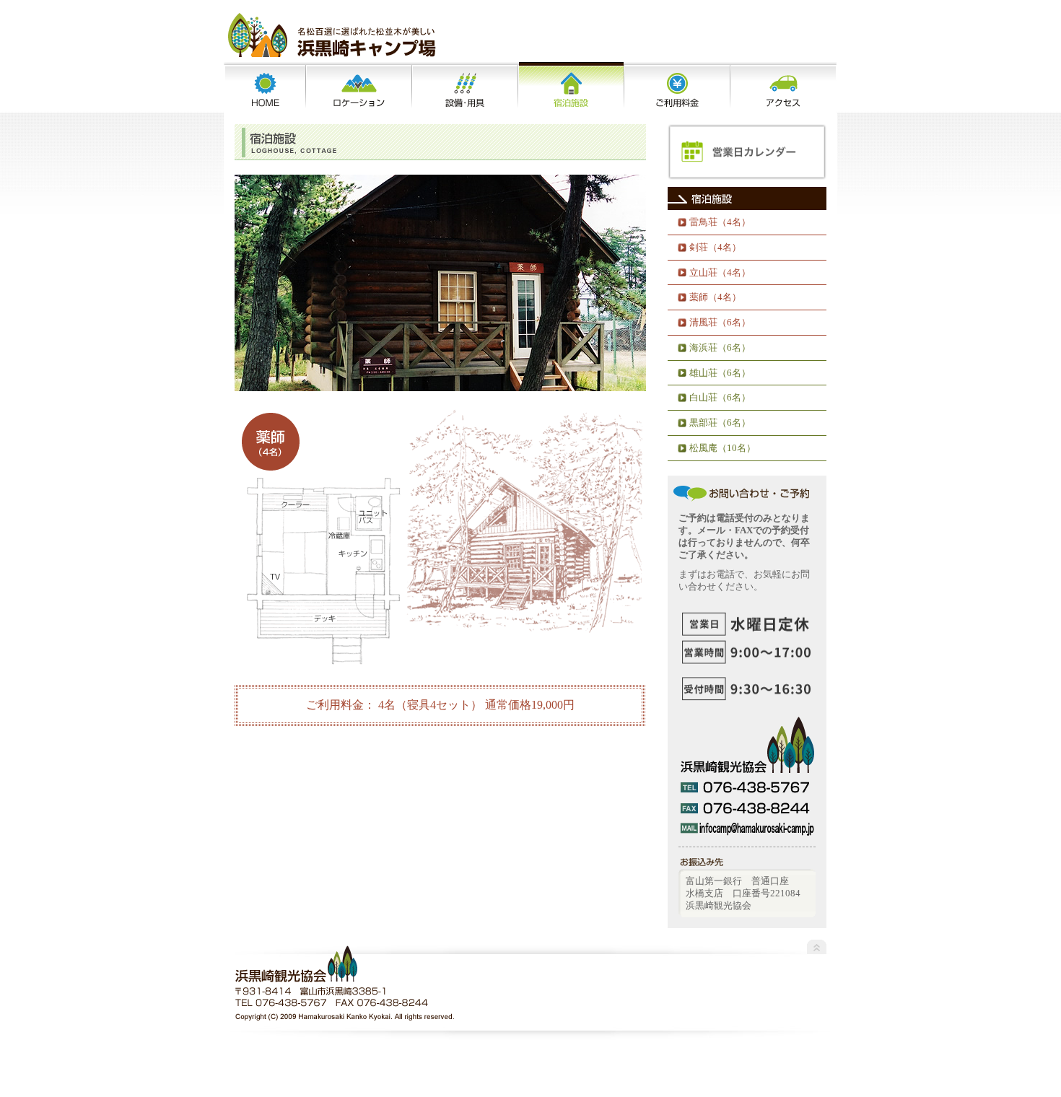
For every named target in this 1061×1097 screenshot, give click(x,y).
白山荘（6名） (720, 397)
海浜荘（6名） (720, 347)
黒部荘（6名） (720, 422)
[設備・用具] (465, 87)
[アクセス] (783, 87)
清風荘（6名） (720, 322)
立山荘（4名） (720, 272)
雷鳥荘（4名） (720, 222)
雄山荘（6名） (720, 372)
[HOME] (265, 87)
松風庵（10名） (722, 447)
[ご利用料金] (677, 87)
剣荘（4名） (715, 247)
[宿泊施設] (571, 87)
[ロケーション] (359, 87)
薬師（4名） (715, 297)
